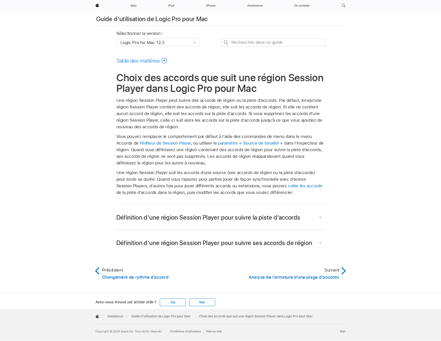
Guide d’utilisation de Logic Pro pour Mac (152, 19)
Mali (343, 331)
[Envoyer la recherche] (226, 42)
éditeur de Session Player (166, 143)
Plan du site (214, 331)
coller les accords (305, 185)
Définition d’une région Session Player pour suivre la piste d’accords (208, 217)
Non (202, 302)
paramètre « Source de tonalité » (250, 143)
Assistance (115, 316)
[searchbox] (273, 42)
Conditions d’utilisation (185, 331)
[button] (344, 5)
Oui (172, 302)
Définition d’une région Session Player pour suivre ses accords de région (214, 243)
